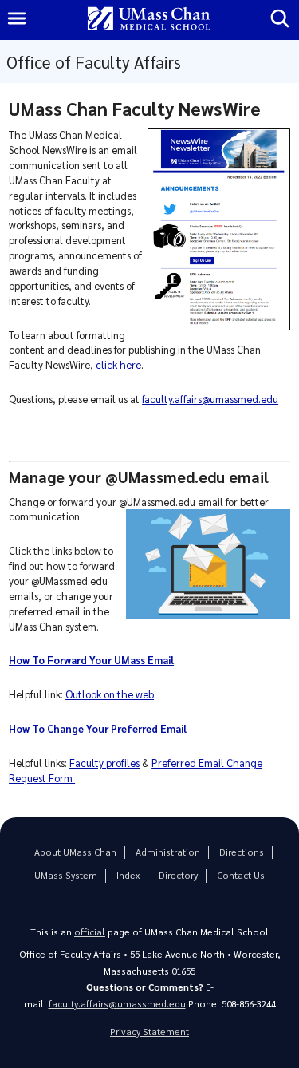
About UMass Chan (75, 852)
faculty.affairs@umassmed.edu (210, 398)
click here (118, 364)
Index (128, 875)
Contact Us (241, 875)
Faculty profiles (104, 762)
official (89, 932)
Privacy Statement (149, 1032)
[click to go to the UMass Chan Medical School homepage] (149, 20)
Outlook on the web (109, 694)
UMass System (65, 875)
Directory (178, 875)
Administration (168, 852)
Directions (241, 852)
